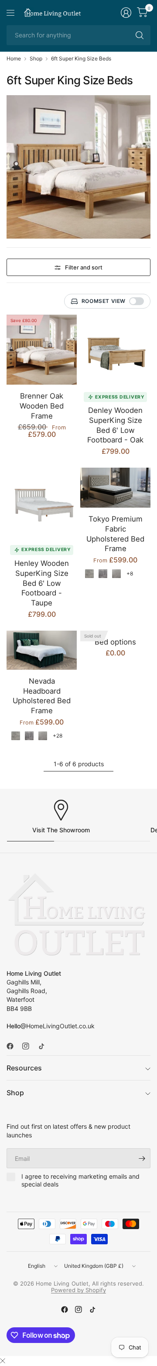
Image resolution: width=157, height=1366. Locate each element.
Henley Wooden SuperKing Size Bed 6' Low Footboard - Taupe (41, 583)
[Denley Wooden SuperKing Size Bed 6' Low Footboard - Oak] (115, 350)
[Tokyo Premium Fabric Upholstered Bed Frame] (115, 488)
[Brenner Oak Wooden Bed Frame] (42, 350)
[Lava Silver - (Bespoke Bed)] (89, 573)
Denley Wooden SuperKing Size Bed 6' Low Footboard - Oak (115, 425)
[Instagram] (29, 1046)
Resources (24, 1068)
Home (14, 58)
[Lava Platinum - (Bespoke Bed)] (103, 573)
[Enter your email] (141, 1158)
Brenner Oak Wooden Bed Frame (42, 406)
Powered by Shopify (78, 1289)
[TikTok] (45, 1046)
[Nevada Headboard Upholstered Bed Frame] (42, 650)
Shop (36, 58)
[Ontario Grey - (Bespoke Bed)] (116, 573)
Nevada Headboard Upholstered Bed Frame (42, 696)
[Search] (139, 35)
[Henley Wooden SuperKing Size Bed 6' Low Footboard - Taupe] (42, 503)
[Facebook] (13, 1046)
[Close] (2, 1360)
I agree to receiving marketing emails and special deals (80, 1180)
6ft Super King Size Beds (81, 58)
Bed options (115, 642)
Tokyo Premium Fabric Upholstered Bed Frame (115, 534)
